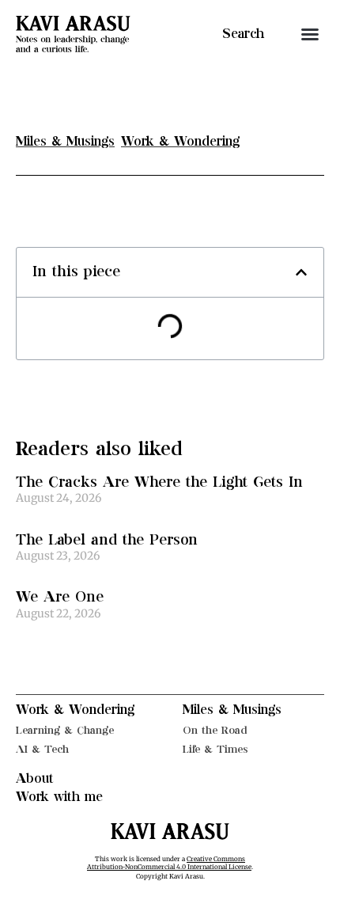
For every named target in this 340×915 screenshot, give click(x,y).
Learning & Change (65, 730)
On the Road (215, 730)
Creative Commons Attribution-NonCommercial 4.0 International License (169, 863)
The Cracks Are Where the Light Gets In (159, 482)
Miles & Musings (232, 710)
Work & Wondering (75, 710)
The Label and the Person (107, 540)
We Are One (60, 597)
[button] (310, 34)
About (35, 779)
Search (243, 34)
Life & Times (215, 749)
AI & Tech (42, 749)
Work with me (59, 797)
